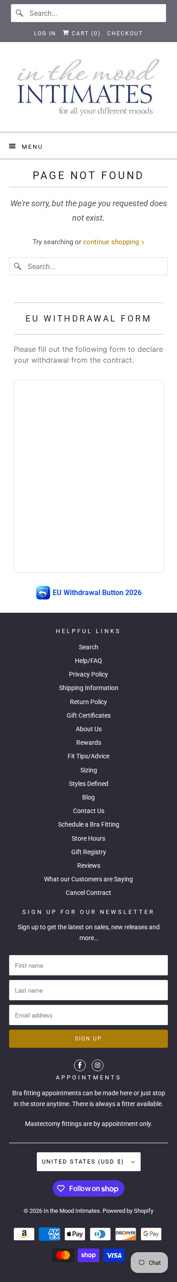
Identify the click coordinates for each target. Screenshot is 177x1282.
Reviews (88, 865)
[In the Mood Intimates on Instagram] (97, 1065)
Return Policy (88, 701)
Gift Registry (88, 852)
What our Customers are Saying (88, 879)
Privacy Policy (88, 674)
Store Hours (88, 838)
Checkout (125, 33)
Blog (88, 797)
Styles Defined (88, 783)
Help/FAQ (88, 660)
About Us (89, 729)
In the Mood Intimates (72, 1210)
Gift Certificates (89, 715)
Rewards (88, 742)
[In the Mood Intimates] (88, 90)
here (126, 1093)
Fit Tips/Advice (88, 756)
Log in (45, 33)
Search (88, 647)
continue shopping (112, 242)
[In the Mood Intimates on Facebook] (80, 1065)
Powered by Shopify (128, 1210)
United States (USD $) (84, 1161)
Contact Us (88, 810)
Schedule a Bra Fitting (88, 824)
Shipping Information (88, 687)
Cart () (85, 33)
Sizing (88, 770)
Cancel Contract (88, 892)
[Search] (20, 13)
